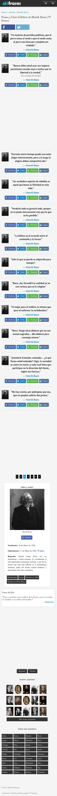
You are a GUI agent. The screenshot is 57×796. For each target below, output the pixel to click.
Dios (16, 745)
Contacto (33, 793)
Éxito (16, 736)
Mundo (28, 736)
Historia (29, 767)
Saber (40, 758)
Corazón (29, 758)
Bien (39, 740)
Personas (41, 754)
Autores (12, 12)
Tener (40, 745)
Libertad (17, 754)
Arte (15, 763)
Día (15, 749)
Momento (41, 772)
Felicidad (29, 763)
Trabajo (17, 767)
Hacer (16, 740)
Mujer (4, 754)
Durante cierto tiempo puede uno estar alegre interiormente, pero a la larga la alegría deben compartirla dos (31, 158)
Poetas (21, 577)
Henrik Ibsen (22, 12)
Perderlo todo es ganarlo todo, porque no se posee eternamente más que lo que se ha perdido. (30, 212)
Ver (15, 758)
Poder (40, 749)
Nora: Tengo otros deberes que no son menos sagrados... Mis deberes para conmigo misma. (31, 334)
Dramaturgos (12, 577)
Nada (40, 736)
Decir (4, 758)
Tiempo (5, 745)
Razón (16, 772)
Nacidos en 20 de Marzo (16, 582)
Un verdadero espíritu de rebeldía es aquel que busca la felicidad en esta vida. (31, 185)
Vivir (28, 754)
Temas (33, 671)
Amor (4, 740)
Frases (4, 12)
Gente (28, 745)
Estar (28, 749)
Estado (4, 772)
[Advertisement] (28, 120)
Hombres (29, 740)
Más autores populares (27, 719)
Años (40, 763)
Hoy (39, 767)
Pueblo (28, 772)
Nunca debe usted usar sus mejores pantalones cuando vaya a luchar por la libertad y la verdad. (31, 69)
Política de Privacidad (20, 793)
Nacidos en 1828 (32, 577)
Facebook (6, 793)
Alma (4, 767)
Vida (4, 736)
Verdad (5, 749)
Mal (3, 763)
